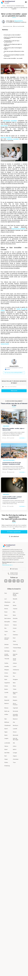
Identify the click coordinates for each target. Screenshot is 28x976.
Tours (14, 762)
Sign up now (14, 390)
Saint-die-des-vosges (15, 739)
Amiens (6, 686)
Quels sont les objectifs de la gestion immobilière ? (12, 38)
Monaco (6, 708)
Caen (14, 631)
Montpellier (7, 621)
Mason (14, 673)
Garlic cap (6, 711)
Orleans (15, 621)
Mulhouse (6, 722)
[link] (5, 580)
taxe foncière (4, 125)
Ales (14, 722)
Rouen (5, 611)
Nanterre (6, 703)
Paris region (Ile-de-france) (15, 594)
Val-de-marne (14, 659)
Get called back (15, 536)
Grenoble (15, 618)
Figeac (5, 732)
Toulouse (15, 608)
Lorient (14, 666)
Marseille (15, 598)
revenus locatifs (5, 343)
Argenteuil (15, 708)
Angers (6, 759)
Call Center (15, 569)
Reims (14, 615)
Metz (14, 611)
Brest (14, 638)
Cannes (14, 628)
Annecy (6, 673)
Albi (14, 742)
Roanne (15, 697)
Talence (15, 625)
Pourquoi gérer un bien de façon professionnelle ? (11, 41)
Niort (5, 756)
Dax (5, 634)
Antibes (6, 714)
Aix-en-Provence (15, 704)
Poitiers (6, 762)
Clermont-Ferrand (6, 639)
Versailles (6, 666)
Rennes (6, 608)
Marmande (15, 735)
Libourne (6, 625)
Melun (14, 651)
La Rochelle (7, 742)
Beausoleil (6, 700)
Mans (14, 682)
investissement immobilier (18, 228)
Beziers (6, 689)
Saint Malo (6, 752)
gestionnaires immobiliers (10, 120)
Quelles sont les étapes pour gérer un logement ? (13, 45)
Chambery (15, 634)
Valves (14, 641)
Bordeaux (6, 605)
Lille (14, 602)
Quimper (6, 644)
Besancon (15, 718)
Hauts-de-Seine (15, 655)
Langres (6, 738)
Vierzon (15, 732)
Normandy (15, 711)
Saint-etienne (7, 618)
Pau (14, 676)
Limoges (15, 752)
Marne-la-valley (15, 693)
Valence (6, 746)
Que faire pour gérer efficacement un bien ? (14, 52)
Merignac (6, 669)
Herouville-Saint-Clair (15, 715)
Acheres (15, 663)
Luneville (15, 728)
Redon (5, 735)
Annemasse (15, 759)
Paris (5, 593)
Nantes (14, 605)
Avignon (15, 756)
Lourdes (6, 692)
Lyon (5, 598)
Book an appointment (15, 531)
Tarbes (14, 689)
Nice (5, 628)
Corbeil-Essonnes (6, 655)
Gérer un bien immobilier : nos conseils (13, 58)
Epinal (5, 749)
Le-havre (6, 647)
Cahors (14, 746)
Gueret (6, 728)
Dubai (5, 697)
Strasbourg (7, 765)
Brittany (6, 676)
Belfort (14, 749)
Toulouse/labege (17, 647)
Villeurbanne (7, 602)
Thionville (6, 658)
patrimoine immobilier (13, 139)
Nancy (5, 615)
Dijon (5, 718)
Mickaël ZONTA (19, 20)
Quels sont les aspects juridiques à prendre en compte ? (14, 55)
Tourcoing (15, 644)
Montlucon (15, 725)
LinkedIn (8, 369)
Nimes (14, 686)
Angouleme (7, 682)
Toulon (6, 631)
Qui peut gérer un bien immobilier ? (12, 34)
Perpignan (15, 679)
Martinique (6, 651)
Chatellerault (7, 725)
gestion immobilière (6, 137)
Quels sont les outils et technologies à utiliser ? (13, 48)
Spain (5, 679)
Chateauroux (16, 669)
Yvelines (6, 663)
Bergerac (15, 700)
